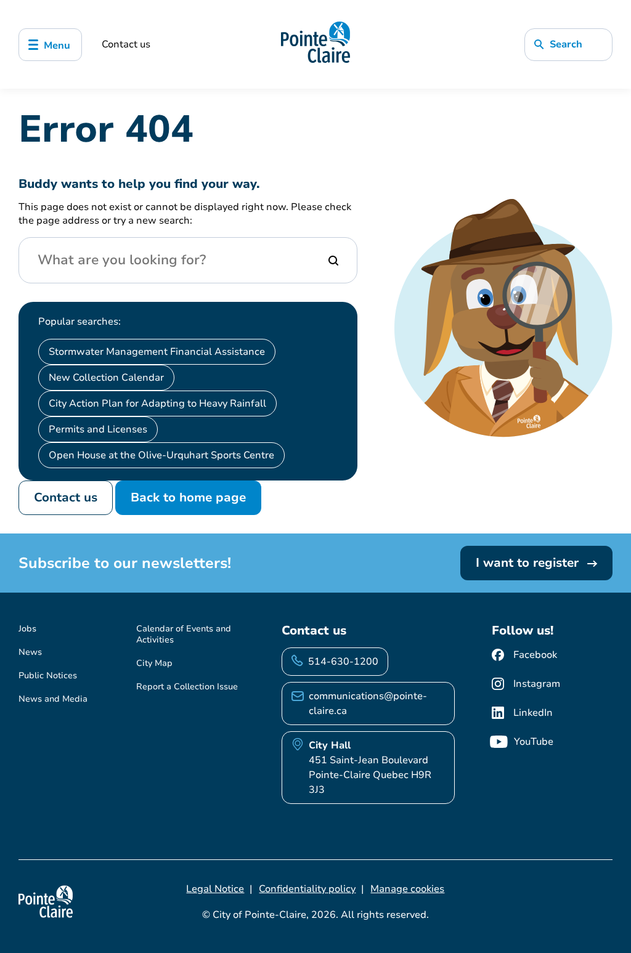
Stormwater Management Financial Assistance (157, 352)
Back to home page (188, 497)
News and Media (53, 699)
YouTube (533, 741)
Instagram (536, 684)
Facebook (535, 655)
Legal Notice (215, 889)
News (30, 652)
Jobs (27, 629)
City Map (154, 663)
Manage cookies (407, 889)
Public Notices (47, 675)
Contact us (126, 44)
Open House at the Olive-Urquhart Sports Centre (161, 455)
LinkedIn (533, 713)
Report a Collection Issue (187, 686)
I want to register (529, 562)
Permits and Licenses (98, 429)
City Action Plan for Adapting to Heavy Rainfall (157, 403)
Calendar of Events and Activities (183, 634)
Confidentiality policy (307, 889)
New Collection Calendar (106, 377)
